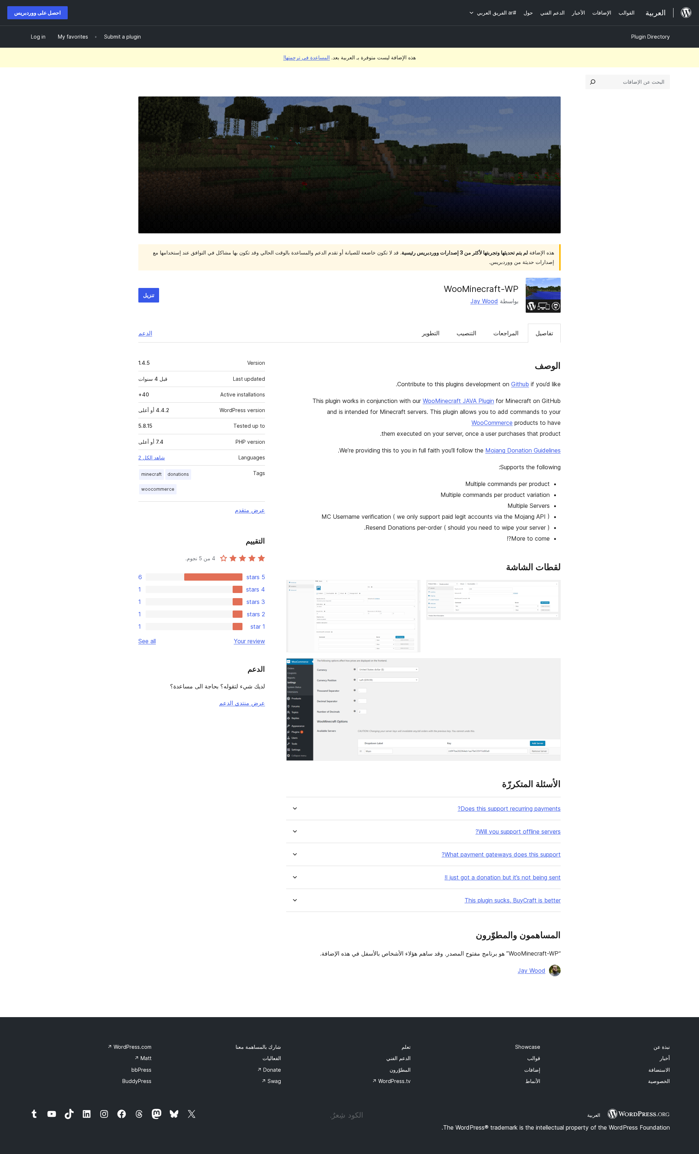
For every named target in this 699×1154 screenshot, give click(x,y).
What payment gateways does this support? (501, 854)
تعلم (406, 1047)
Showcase (527, 1047)
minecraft (151, 474)
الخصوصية (659, 1081)
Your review (249, 641)
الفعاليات (271, 1058)
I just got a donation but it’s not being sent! (503, 877)
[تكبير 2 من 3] (410, 589)
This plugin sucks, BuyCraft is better (513, 900)
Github (520, 384)
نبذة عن (661, 1047)
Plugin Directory (650, 36)
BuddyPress (136, 1081)
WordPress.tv (391, 1081)
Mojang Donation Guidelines (523, 450)
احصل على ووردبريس (37, 12)
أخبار (665, 1058)
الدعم (145, 333)
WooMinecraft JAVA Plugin (458, 400)
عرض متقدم (250, 510)
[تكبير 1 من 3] (550, 589)
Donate (269, 1070)
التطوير (430, 333)
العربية (593, 1115)
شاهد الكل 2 (151, 458)
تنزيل (148, 295)
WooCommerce (492, 422)
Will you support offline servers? (518, 831)
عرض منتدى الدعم (242, 703)
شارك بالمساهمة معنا (258, 1047)
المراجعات (505, 333)
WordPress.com (129, 1047)
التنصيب (466, 333)
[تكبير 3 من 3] (550, 668)
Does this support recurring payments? (509, 808)
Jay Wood (484, 301)
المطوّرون (400, 1070)
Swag (271, 1081)
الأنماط (532, 1081)
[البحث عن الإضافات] (592, 82)
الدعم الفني (398, 1058)
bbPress (141, 1070)
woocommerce (157, 489)
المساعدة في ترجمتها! (306, 57)
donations (178, 474)
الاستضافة (659, 1070)
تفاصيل (544, 333)
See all (147, 641)
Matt (142, 1058)
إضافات (532, 1070)
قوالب (533, 1058)
